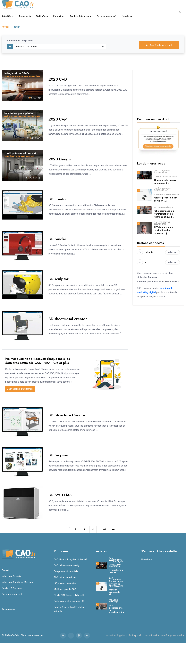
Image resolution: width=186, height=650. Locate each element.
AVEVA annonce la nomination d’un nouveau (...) (163, 230)
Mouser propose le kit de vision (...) (165, 199)
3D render (57, 239)
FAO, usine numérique (163, 207)
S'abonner (172, 252)
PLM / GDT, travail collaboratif (162, 223)
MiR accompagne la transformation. (117, 609)
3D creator (58, 199)
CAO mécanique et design (67, 565)
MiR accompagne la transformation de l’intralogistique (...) (164, 214)
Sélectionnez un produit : (20, 40)
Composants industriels (165, 177)
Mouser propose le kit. (114, 592)
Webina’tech (42, 16)
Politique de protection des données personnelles (156, 635)
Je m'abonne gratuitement (20, 389)
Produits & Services (79, 16)
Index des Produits (11, 576)
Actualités (6, 16)
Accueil (5, 26)
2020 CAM (58, 119)
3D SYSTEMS (60, 495)
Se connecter (8, 609)
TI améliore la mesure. (116, 571)
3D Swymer (58, 455)
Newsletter (127, 16)
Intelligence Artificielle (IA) (166, 194)
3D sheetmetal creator (68, 319)
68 (104, 529)
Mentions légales (115, 635)
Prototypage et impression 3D (69, 601)
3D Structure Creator (67, 415)
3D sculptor (59, 279)
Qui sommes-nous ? (106, 16)
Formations (59, 16)
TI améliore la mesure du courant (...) (165, 181)
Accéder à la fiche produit (159, 45)
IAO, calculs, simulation (65, 583)
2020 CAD (58, 79)
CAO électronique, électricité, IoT (162, 171)
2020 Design (60, 159)
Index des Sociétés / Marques (17, 582)
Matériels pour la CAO (65, 589)
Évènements (25, 16)
